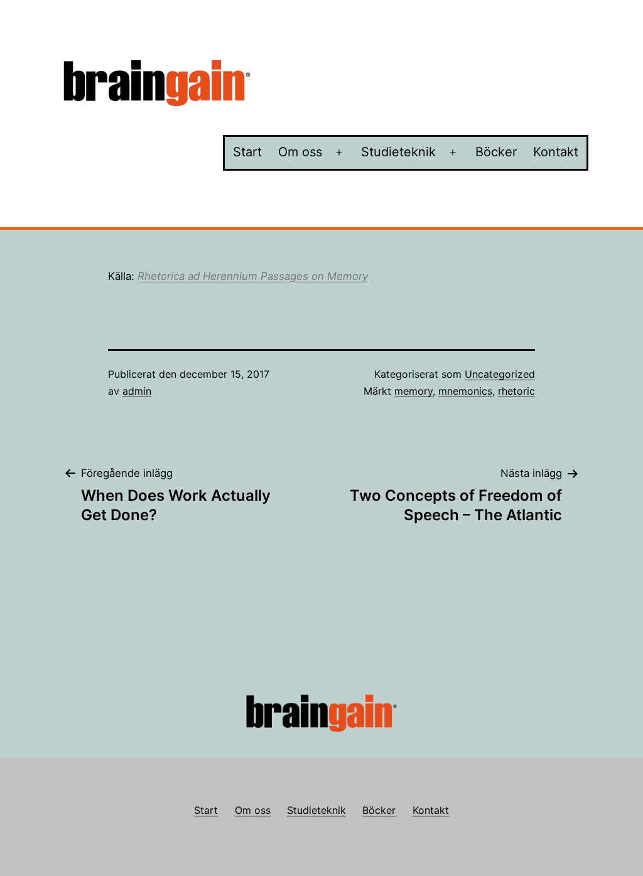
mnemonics (465, 391)
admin (136, 391)
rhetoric (516, 391)
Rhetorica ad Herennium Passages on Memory (253, 276)
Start (247, 151)
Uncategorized (500, 374)
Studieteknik (398, 151)
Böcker (496, 151)
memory (413, 391)
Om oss (300, 151)
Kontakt (555, 151)
